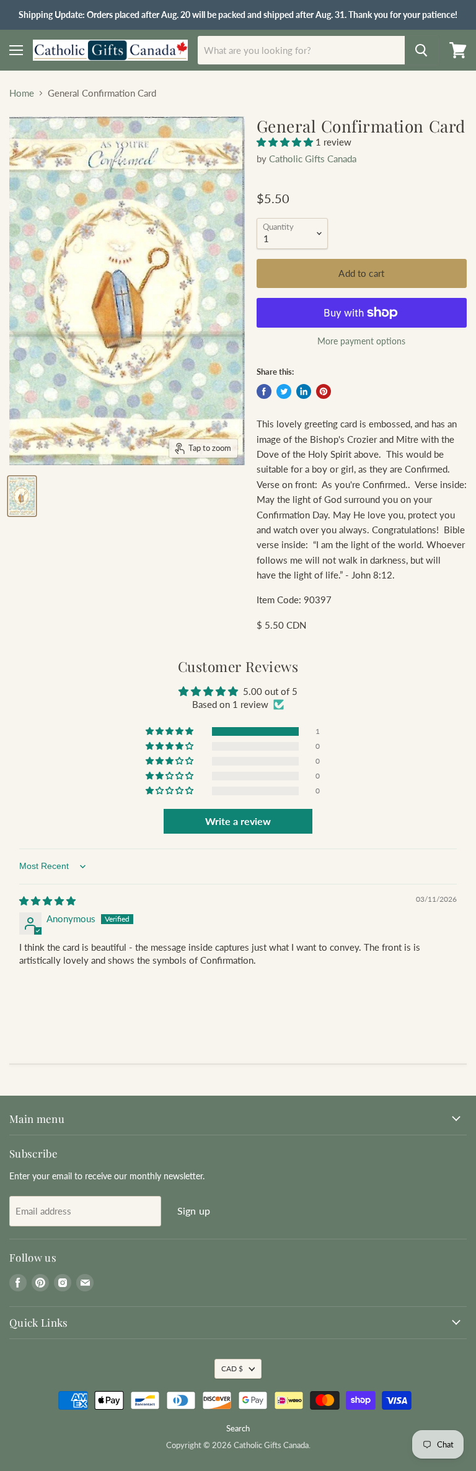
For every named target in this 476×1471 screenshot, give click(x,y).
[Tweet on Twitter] (283, 391)
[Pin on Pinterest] (323, 391)
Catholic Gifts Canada (312, 158)
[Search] (421, 50)
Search (238, 1428)
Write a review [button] (238, 821)
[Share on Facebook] (264, 391)
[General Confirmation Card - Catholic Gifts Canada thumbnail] (22, 496)
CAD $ (232, 1368)
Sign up (193, 1210)
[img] (47, 900)
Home (21, 93)
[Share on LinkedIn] (303, 391)
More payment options (361, 341)
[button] (286, 141)
